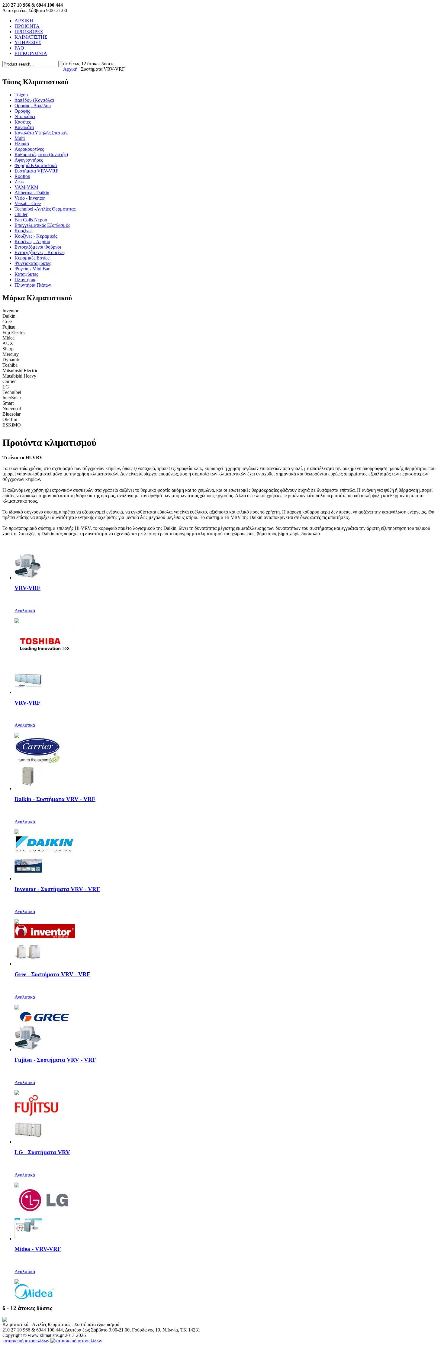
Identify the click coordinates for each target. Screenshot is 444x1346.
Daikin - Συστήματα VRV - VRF (54, 799)
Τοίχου (21, 94)
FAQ (19, 47)
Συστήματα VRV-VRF (36, 170)
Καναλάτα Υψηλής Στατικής (41, 132)
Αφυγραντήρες (28, 160)
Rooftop (22, 176)
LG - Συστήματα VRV (42, 1152)
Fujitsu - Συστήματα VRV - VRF (55, 1060)
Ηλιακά (21, 143)
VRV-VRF (27, 588)
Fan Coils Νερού (30, 219)
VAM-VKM (26, 187)
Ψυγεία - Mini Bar (32, 268)
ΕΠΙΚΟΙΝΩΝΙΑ (30, 53)
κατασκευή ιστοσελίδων (25, 1340)
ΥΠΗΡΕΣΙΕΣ (27, 42)
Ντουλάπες (25, 116)
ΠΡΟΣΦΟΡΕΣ (28, 31)
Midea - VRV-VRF (37, 1249)
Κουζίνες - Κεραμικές (35, 236)
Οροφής (22, 111)
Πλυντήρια (24, 279)
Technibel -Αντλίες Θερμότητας (45, 208)
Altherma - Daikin (31, 192)
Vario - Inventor (29, 198)
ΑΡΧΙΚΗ (23, 20)
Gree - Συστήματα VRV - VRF (52, 974)
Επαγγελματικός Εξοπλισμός (42, 225)
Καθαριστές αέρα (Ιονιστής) (41, 154)
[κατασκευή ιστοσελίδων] (76, 1340)
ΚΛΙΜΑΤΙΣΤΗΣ (30, 37)
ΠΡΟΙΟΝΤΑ (27, 26)
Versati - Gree (27, 203)
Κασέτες (22, 121)
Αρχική (70, 69)
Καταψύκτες (26, 274)
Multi (19, 138)
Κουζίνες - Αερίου (32, 241)
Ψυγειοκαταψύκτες (32, 263)
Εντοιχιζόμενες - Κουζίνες (39, 252)
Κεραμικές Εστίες (31, 257)
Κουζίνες (23, 230)
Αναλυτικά (24, 610)
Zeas (19, 181)
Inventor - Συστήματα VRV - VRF (57, 889)
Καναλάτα (24, 127)
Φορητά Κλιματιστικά (35, 165)
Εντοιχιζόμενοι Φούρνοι (37, 247)
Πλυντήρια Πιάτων (32, 285)
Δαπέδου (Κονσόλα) (34, 100)
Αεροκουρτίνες (29, 149)
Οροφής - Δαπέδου (32, 105)
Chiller (20, 214)
